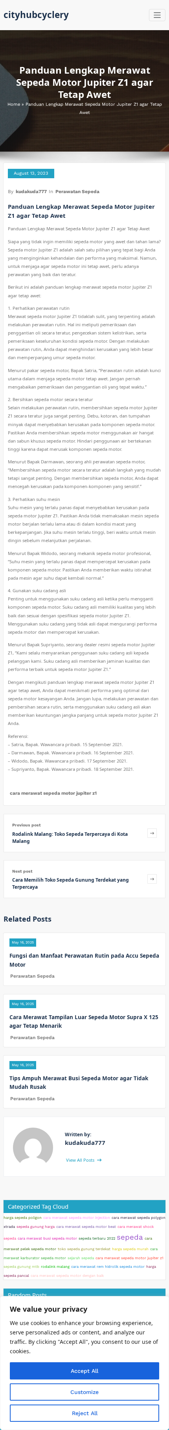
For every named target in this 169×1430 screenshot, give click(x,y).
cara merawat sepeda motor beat (86, 1226)
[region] (84, 1363)
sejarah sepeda (81, 1258)
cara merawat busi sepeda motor (47, 1238)
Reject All (84, 1413)
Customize (84, 1392)
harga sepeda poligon (23, 1217)
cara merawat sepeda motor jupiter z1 (53, 793)
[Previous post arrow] (152, 833)
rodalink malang (55, 1266)
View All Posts (81, 1160)
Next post (22, 871)
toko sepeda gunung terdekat (84, 1249)
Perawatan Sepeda (77, 191)
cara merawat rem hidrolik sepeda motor (108, 1266)
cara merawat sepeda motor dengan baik (67, 1275)
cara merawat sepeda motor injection (76, 1217)
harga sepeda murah (130, 1249)
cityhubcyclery (36, 15)
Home (13, 104)
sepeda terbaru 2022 (97, 1238)
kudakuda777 (31, 191)
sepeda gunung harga (36, 1226)
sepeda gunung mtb (21, 1266)
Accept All (84, 1371)
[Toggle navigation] (157, 15)
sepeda (130, 1237)
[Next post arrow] (152, 879)
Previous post (26, 825)
